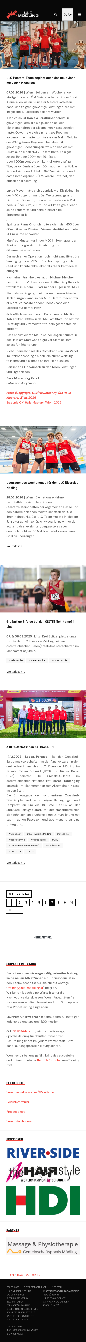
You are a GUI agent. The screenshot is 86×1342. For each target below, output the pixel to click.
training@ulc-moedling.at (25, 988)
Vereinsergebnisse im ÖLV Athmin (30, 1092)
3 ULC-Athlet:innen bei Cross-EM (30, 747)
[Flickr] (82, 4)
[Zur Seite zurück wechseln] (14, 902)
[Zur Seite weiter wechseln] (15, 910)
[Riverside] (43, 1154)
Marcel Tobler (39, 839)
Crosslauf (15, 833)
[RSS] (78, 4)
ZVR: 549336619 (14, 1326)
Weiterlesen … (16, 546)
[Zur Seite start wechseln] (9, 902)
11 (10, 910)
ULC (55, 839)
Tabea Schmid (17, 839)
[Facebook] (69, 4)
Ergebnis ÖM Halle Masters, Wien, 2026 (33, 403)
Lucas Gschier (60, 660)
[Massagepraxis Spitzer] (43, 1246)
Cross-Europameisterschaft (25, 845)
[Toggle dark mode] (67, 14)
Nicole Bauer (53, 845)
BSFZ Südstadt (23, 1031)
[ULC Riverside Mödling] (24, 14)
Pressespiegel (16, 1112)
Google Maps (51, 1305)
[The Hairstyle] (43, 1174)
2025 (31, 851)
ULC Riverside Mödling (39, 833)
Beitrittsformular (49, 1060)
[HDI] (43, 1200)
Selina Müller (16, 660)
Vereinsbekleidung (19, 1121)
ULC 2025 (15, 851)
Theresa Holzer (38, 660)
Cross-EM (63, 833)
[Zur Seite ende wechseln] (20, 910)
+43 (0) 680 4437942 (20, 1305)
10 (71, 902)
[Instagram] (73, 4)
